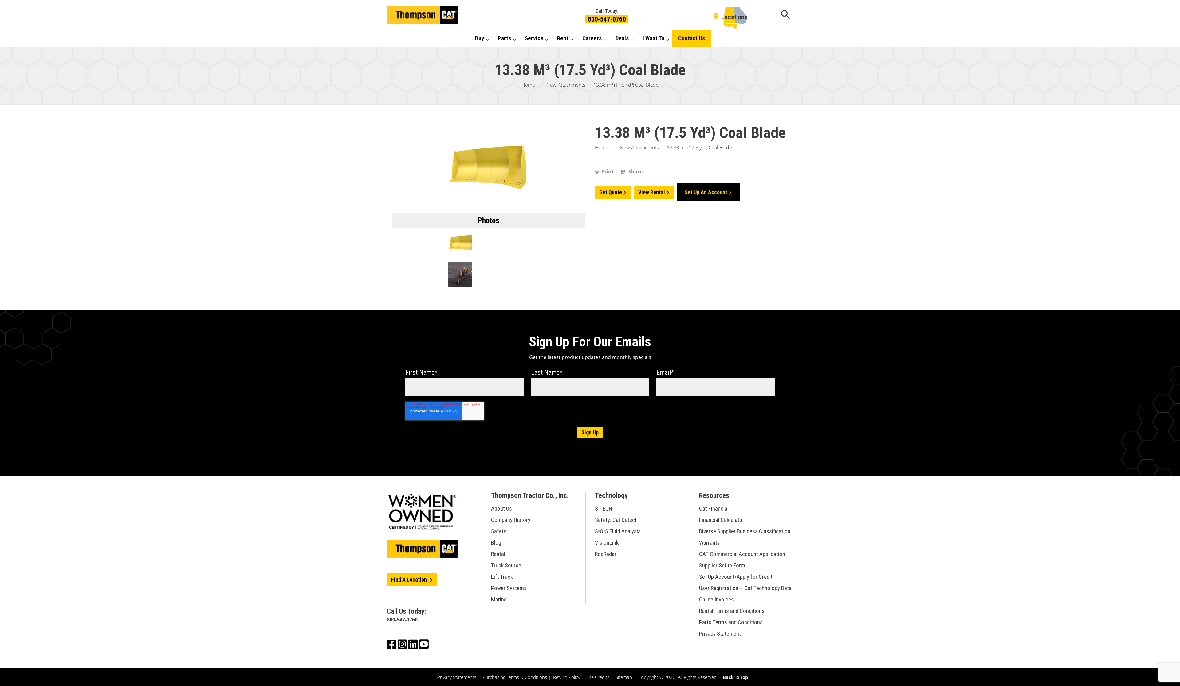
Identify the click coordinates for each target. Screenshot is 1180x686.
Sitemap (624, 677)
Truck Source (506, 565)
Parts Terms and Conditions (731, 622)
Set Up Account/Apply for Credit (736, 576)
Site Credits (597, 677)
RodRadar (605, 554)
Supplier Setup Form (722, 565)
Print (607, 171)
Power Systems (509, 588)
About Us (501, 508)
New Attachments (565, 84)
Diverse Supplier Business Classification (744, 531)
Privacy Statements (456, 677)
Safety (498, 531)
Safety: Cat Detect (616, 519)
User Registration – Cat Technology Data (745, 588)
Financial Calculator (721, 519)
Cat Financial (714, 508)
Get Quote (610, 192)
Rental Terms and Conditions (732, 610)
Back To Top (735, 677)
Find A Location (409, 579)
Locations (734, 17)
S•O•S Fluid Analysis (618, 531)
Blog (496, 542)
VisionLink (607, 542)
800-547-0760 (607, 19)
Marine (499, 599)
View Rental (651, 192)
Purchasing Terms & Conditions (514, 677)
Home (528, 84)
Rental (498, 554)
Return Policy (566, 677)
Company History (510, 519)
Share (635, 171)
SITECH (603, 508)
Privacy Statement (720, 633)
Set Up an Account (706, 192)
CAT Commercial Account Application (742, 554)
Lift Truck (502, 576)
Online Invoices (716, 599)
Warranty (709, 542)
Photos (488, 220)
